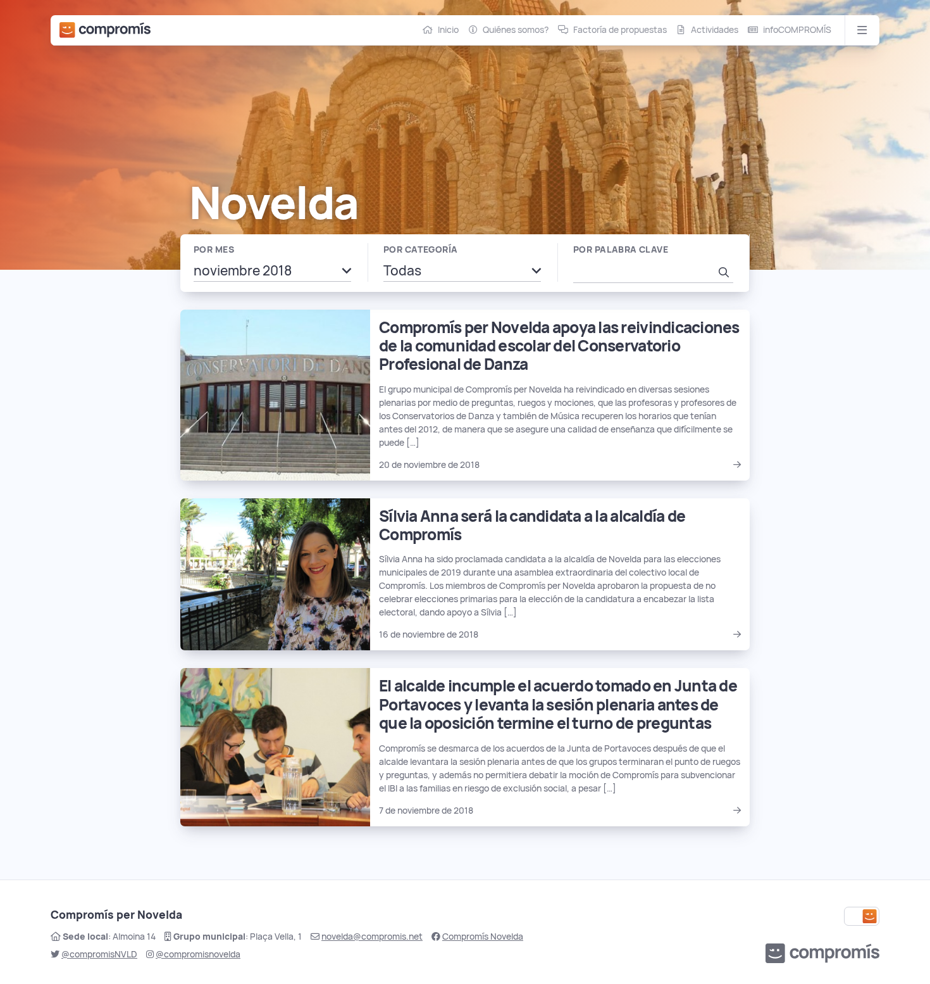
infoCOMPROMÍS (797, 29)
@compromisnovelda (198, 954)
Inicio (448, 29)
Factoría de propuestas (620, 29)
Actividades (714, 29)
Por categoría (420, 249)
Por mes (214, 249)
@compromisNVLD (99, 954)
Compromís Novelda (482, 936)
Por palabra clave (620, 249)
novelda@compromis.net (372, 936)
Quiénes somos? (516, 29)
